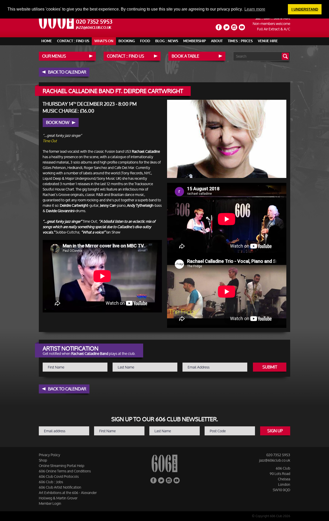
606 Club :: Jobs (51, 481)
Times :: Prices (240, 41)
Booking (126, 41)
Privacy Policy (49, 454)
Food (145, 41)
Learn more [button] (254, 9)
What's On (103, 41)
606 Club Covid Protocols (59, 476)
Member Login (50, 503)
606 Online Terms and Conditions (65, 471)
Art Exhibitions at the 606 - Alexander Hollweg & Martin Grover (68, 495)
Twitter (226, 27)
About (217, 41)
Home (46, 41)
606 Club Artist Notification (60, 487)
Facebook (219, 27)
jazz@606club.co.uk (94, 27)
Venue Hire (268, 41)
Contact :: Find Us (73, 41)
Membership (194, 41)
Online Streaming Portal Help (61, 465)
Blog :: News (166, 41)
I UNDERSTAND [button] (304, 9)
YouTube (242, 27)
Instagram (234, 27)
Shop (43, 460)
